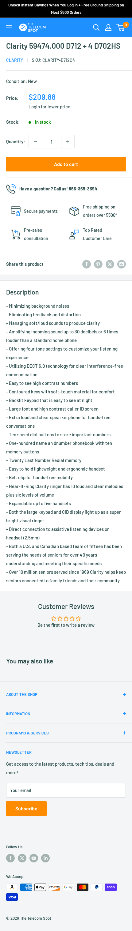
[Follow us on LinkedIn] (45, 858)
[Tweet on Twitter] (110, 263)
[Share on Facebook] (86, 263)
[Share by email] (121, 263)
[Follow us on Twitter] (22, 858)
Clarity (14, 60)
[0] (121, 27)
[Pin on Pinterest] (98, 263)
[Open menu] (9, 27)
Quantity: (15, 141)
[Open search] (96, 27)
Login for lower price (49, 106)
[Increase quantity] (67, 141)
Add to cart (66, 164)
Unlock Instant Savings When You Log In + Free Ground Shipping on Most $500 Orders (66, 8)
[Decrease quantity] (35, 141)
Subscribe (26, 808)
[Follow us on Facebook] (10, 858)
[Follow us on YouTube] (33, 858)
